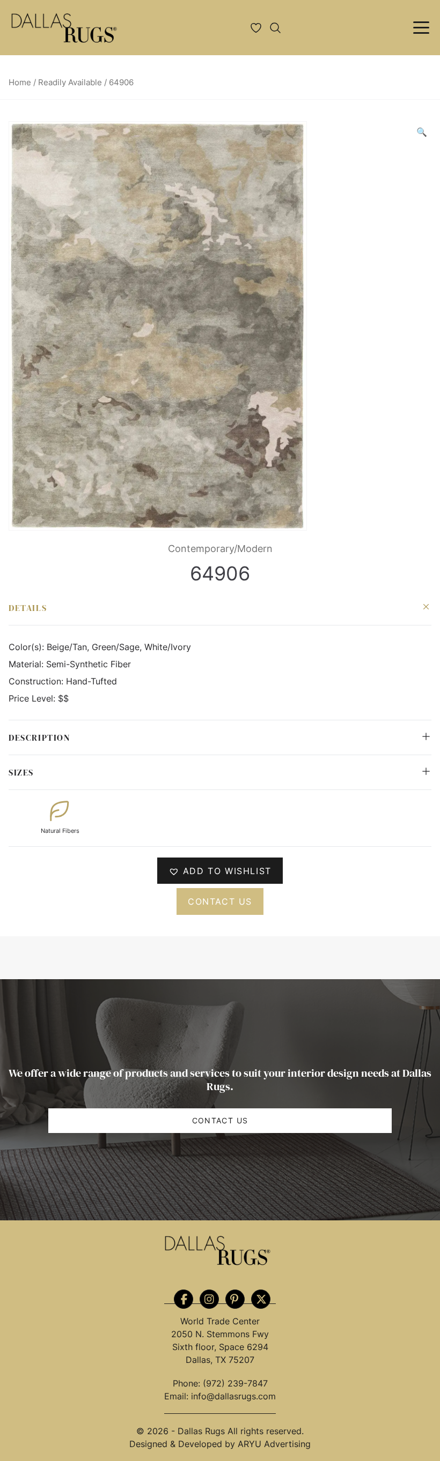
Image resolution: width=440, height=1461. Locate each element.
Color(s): (28, 647)
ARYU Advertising (274, 1443)
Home (20, 82)
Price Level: (33, 698)
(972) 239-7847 (235, 1383)
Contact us (220, 901)
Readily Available (70, 82)
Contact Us (220, 1120)
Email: (177, 1396)
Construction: (37, 681)
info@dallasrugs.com (233, 1396)
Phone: (188, 1383)
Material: (27, 664)
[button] (421, 131)
